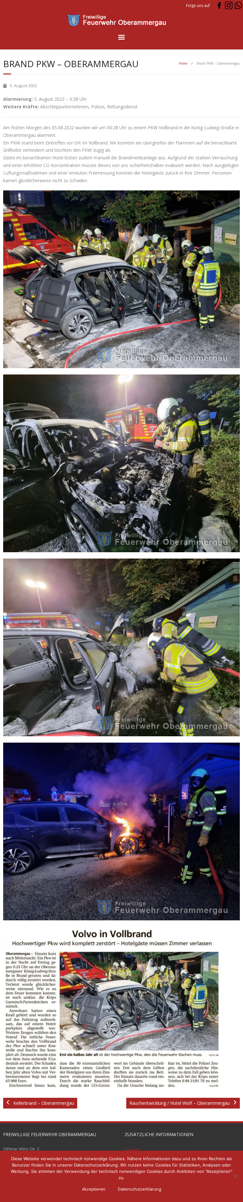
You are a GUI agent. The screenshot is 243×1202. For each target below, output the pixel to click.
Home (183, 63)
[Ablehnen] (235, 1176)
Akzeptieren (93, 1189)
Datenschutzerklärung (139, 1189)
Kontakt (132, 1150)
